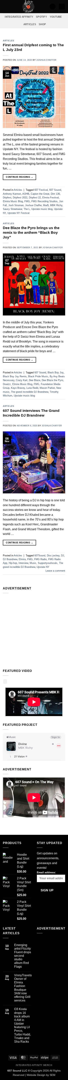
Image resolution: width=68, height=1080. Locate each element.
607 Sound (55, 189)
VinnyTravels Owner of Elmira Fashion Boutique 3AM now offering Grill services (23, 988)
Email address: (46, 872)
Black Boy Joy (55, 372)
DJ (62, 555)
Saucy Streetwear (12, 209)
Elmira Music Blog (13, 201)
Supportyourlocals (47, 563)
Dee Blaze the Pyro (52, 380)
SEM (52, 1074)
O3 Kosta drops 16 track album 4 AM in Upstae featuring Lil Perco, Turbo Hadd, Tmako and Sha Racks (22, 1025)
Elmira (22, 559)
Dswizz (7, 384)
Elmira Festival (50, 197)
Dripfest (7, 197)
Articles (29, 24)
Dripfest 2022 (20, 197)
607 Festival (41, 189)
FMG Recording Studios (44, 201)
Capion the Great (40, 193)
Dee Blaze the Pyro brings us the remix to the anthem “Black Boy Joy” (31, 232)
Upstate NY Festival (18, 213)
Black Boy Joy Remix (15, 376)
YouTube (56, 16)
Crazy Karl (21, 380)
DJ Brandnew (10, 559)
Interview (23, 563)
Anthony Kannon (12, 193)
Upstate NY (43, 567)
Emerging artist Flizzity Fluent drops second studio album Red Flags (22, 955)
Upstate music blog (42, 209)
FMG (27, 201)
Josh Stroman (16, 205)
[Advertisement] (34, 630)
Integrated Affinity (19, 16)
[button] (5, 6)
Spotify (41, 16)
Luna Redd (32, 387)
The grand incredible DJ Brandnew (29, 391)
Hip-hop (13, 563)
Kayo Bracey (18, 387)
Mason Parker (47, 387)
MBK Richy (56, 205)
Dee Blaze (34, 380)
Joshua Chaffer (46, 60)
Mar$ (46, 205)
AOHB (25, 193)
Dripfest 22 (35, 197)
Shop (42, 24)
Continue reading (19, 177)
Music (33, 563)
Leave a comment (55, 570)
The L (27, 209)
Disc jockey (53, 555)
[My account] (52, 7)
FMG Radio (40, 559)
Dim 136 (55, 193)
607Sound (39, 555)
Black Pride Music (38, 376)
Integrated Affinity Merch (34, 1065)
